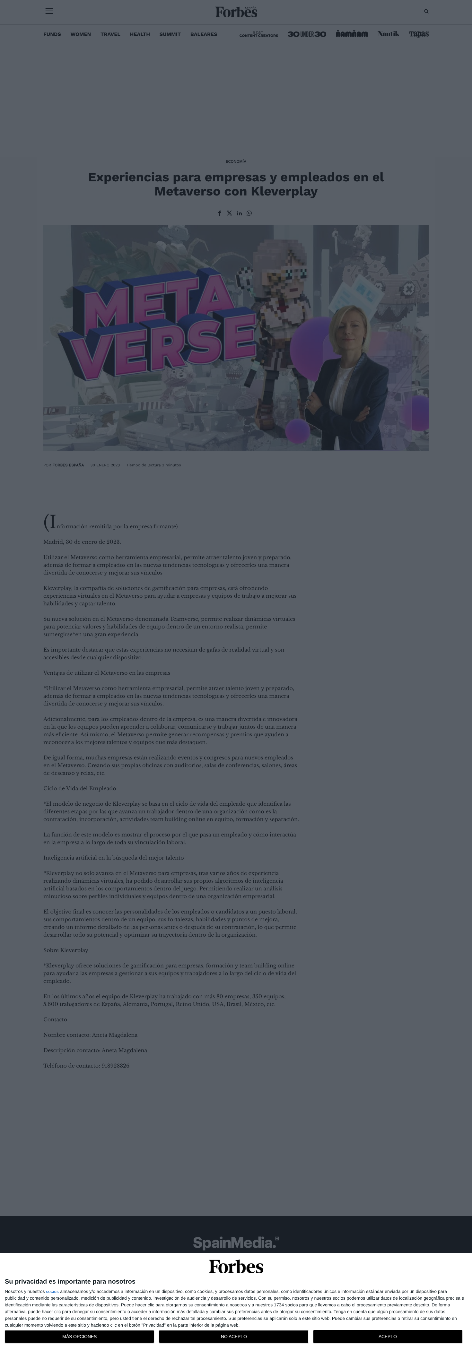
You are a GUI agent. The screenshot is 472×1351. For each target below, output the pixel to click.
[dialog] (236, 1302)
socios (52, 1291)
